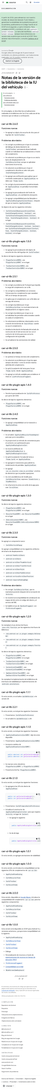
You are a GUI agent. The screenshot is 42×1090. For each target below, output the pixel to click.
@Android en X (6, 1029)
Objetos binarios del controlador (11, 1021)
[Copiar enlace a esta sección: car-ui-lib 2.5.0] (20, 348)
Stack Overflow (6, 1068)
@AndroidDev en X (7, 1032)
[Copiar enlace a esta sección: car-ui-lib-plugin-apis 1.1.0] (33, 727)
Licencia (5, 1082)
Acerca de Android (8, 1078)
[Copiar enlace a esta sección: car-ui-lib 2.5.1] (19, 277)
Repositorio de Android (9, 1005)
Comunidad (19, 1078)
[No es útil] (19, 72)
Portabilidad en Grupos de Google (12, 1048)
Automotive (20, 69)
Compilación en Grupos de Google (12, 1045)
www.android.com (7, 1062)
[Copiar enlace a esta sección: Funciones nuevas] (19, 128)
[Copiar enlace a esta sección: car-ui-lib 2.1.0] (19, 778)
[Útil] (16, 72)
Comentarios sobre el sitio (26, 1082)
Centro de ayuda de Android (10, 1056)
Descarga (5, 1011)
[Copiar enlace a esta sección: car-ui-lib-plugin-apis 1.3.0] (33, 496)
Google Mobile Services (9, 1065)
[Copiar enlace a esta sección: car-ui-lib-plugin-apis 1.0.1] (33, 851)
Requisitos (5, 1008)
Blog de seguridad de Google (11, 1038)
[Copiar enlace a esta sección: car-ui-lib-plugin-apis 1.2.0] (33, 617)
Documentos (11, 69)
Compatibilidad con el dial (14, 967)
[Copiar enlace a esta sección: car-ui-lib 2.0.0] (20, 893)
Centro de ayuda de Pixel (9, 1059)
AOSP (3, 69)
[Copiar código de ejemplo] (39, 752)
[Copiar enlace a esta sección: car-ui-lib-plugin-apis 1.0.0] (33, 864)
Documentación (9, 8)
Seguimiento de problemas (10, 1071)
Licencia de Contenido (8, 990)
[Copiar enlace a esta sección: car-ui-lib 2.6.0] (20, 124)
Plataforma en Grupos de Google (12, 1041)
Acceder (37, 2)
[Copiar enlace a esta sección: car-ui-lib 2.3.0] (20, 533)
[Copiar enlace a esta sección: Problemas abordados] (23, 141)
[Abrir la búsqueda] (27, 2)
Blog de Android (7, 1035)
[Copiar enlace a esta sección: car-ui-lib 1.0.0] (20, 925)
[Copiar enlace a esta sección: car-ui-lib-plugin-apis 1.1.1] (32, 692)
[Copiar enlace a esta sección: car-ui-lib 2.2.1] (19, 707)
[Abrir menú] (3, 2)
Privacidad (13, 1082)
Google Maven (26, 897)
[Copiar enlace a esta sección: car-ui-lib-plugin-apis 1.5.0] (33, 241)
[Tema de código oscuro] (37, 752)
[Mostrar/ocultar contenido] (14, 93)
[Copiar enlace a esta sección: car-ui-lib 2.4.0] (20, 414)
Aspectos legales (30, 1078)
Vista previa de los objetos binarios (12, 1015)
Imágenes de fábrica (8, 1018)
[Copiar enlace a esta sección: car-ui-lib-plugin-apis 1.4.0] (33, 385)
